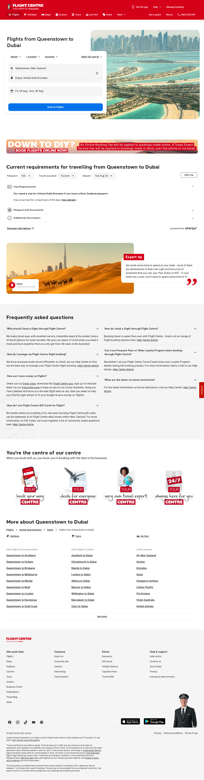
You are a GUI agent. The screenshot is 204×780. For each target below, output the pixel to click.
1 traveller (31, 56)
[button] (102, 616)
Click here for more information (26, 740)
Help (155, 7)
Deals (109, 14)
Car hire (10, 671)
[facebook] (9, 722)
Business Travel (14, 687)
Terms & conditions (173, 733)
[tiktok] (25, 722)
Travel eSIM (108, 676)
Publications (12, 692)
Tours (78, 14)
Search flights (55, 107)
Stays (48, 14)
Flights (15, 14)
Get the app (142, 7)
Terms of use (191, 733)
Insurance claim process (162, 676)
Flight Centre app (63, 383)
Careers (58, 666)
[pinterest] (41, 722)
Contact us (155, 661)
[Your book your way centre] (30, 486)
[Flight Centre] (19, 640)
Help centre (155, 656)
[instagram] (17, 722)
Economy (50, 56)
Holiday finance (110, 666)
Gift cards (107, 661)
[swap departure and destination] (97, 73)
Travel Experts (61, 676)
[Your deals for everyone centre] (78, 486)
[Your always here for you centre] (174, 486)
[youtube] (33, 722)
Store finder (156, 666)
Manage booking (175, 7)
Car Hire (93, 14)
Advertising (60, 671)
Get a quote (155, 14)
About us (58, 656)
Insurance (107, 656)
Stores (169, 14)
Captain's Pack (109, 671)
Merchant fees (27, 758)
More (120, 14)
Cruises (63, 14)
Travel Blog (12, 697)
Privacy (153, 671)
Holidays (32, 14)
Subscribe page (31, 387)
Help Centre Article (88, 365)
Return (14, 56)
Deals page (29, 383)
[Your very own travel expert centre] (126, 486)
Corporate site (61, 661)
